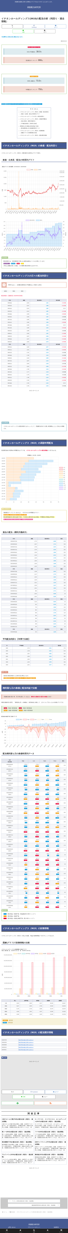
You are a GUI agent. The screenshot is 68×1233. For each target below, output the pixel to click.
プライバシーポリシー (34, 1227)
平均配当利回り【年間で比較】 (29, 123)
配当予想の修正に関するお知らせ (26, 1040)
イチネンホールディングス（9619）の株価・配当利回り (34, 112)
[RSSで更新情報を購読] (50, 1103)
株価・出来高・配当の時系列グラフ (30, 114)
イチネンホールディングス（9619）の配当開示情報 (33, 135)
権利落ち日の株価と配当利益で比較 (29, 126)
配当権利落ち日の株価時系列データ (30, 128)
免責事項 (56, 1227)
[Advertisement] (34, 404)
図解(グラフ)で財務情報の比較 (29, 132)
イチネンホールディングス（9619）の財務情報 (32, 130)
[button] (44, 31)
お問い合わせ (11, 1227)
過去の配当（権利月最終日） (28, 121)
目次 (32, 109)
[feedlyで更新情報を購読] (17, 1103)
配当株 (5, 1057)
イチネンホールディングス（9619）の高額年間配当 (33, 119)
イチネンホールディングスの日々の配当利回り (32, 116)
